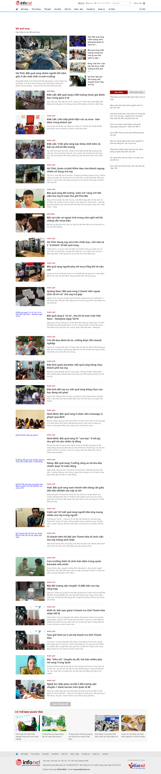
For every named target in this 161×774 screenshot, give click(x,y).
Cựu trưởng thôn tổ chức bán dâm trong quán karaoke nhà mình (74, 563)
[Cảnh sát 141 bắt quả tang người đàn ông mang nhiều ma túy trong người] (30, 517)
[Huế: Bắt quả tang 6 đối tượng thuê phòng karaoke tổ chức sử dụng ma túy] (77, 41)
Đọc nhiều (119, 92)
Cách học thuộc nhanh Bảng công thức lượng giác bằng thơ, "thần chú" (125, 125)
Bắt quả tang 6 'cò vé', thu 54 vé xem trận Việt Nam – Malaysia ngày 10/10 (74, 317)
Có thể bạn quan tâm (29, 711)
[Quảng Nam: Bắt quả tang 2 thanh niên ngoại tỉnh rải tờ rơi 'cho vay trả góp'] (30, 296)
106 (117, 160)
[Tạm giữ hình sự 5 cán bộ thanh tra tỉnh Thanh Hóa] (30, 640)
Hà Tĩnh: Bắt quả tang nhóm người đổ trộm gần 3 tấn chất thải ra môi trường (41, 75)
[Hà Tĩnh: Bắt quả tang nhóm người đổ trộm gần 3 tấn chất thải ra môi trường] (41, 53)
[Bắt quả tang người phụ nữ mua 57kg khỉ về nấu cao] (30, 271)
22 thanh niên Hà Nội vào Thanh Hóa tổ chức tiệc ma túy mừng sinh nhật (75, 538)
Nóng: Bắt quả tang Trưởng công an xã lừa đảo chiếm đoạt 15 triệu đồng (74, 464)
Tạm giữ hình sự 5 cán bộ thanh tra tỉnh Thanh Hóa (74, 636)
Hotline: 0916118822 (103, 3)
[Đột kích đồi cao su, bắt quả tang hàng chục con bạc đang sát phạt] (30, 394)
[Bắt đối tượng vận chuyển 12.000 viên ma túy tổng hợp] (30, 591)
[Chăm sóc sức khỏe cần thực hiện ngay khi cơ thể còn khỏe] (133, 723)
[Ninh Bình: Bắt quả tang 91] (30, 443)
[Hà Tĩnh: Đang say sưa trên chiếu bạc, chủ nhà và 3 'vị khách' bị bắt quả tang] (30, 247)
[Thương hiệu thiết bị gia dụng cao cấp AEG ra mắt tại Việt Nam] (80, 723)
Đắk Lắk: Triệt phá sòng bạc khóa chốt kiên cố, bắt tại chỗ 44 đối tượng (74, 145)
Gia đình (57, 9)
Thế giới (47, 9)
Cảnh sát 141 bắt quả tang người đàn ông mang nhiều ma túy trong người (75, 513)
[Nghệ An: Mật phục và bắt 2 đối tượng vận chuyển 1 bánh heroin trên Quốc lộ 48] (30, 689)
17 (139, 127)
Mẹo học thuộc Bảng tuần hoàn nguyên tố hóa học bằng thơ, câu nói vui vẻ (126, 142)
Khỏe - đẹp (78, 9)
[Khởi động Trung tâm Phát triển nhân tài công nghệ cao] (107, 723)
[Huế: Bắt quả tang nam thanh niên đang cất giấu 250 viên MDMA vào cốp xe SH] (30, 492)
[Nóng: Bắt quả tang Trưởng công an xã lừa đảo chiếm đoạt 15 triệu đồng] (30, 468)
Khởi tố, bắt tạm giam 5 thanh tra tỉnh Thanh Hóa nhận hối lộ (76, 612)
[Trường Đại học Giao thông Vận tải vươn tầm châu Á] (54, 723)
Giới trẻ (68, 9)
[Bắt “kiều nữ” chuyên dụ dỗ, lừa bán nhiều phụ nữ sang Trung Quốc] (30, 664)
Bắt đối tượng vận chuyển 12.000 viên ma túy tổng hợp (73, 587)
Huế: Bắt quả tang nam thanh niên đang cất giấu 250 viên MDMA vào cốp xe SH (75, 489)
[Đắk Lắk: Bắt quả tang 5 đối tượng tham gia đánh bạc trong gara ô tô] (30, 100)
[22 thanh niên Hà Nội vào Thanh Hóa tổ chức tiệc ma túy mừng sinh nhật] (30, 542)
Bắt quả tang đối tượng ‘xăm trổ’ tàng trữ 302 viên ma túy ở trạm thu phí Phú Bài (74, 194)
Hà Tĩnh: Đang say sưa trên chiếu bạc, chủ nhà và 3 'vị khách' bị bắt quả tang (75, 243)
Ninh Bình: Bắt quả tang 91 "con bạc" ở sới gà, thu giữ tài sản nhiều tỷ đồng (74, 440)
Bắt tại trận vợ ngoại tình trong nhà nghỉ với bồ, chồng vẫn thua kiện (75, 219)
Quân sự (101, 9)
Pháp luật (51, 116)
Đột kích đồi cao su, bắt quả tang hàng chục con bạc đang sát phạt (75, 391)
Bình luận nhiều (136, 92)
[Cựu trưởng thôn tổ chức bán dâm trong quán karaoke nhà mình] (30, 566)
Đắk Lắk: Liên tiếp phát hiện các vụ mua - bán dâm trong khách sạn (73, 121)
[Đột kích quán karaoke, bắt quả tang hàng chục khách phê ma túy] (30, 370)
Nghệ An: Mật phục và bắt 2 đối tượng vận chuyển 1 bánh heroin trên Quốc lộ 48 (71, 685)
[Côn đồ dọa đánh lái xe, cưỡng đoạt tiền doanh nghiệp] (30, 345)
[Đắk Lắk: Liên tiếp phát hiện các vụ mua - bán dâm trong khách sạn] (30, 124)
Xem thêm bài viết (60, 704)
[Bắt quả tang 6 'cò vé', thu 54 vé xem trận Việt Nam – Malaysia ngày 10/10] (30, 321)
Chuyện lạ (91, 9)
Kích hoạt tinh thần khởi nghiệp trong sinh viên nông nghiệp (27, 736)
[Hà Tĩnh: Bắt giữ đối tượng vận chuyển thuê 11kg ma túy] (77, 81)
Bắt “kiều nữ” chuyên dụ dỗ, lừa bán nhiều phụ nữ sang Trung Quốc (74, 661)
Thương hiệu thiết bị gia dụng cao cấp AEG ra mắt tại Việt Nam (80, 736)
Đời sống (24, 9)
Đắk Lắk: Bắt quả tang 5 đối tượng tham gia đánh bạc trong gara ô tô (76, 96)
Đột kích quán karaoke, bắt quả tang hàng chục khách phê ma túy (74, 366)
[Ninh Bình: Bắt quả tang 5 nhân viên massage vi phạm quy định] (30, 419)
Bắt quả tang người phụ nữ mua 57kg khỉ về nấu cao (75, 268)
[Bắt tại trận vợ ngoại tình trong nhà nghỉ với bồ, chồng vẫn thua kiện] (30, 222)
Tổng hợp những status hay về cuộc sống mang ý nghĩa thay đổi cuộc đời (126, 150)
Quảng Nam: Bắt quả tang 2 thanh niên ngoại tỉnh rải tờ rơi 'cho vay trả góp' (73, 293)
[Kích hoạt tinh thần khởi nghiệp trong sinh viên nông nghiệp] (28, 723)
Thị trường (36, 9)
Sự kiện (112, 9)
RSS (143, 9)
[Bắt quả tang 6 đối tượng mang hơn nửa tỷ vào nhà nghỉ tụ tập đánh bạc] (77, 54)
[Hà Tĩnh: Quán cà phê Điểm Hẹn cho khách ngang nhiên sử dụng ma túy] (30, 173)
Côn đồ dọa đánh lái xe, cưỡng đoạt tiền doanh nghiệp (74, 342)
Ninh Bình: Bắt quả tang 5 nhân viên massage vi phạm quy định (75, 415)
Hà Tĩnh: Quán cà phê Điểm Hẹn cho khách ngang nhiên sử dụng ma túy (75, 170)
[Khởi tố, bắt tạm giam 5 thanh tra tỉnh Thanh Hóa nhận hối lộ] (30, 615)
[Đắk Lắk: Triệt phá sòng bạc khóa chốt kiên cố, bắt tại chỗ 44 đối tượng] (30, 149)
